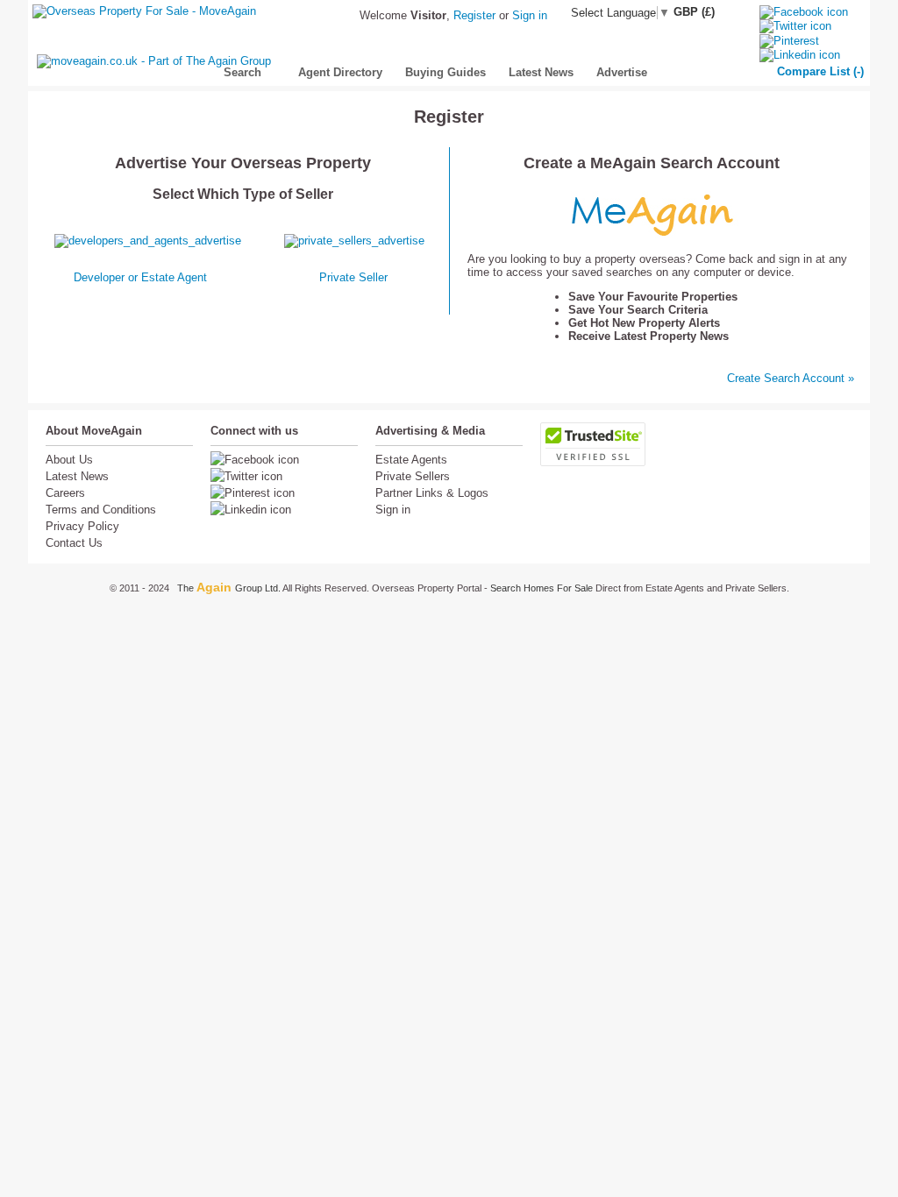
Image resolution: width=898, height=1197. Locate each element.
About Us (69, 459)
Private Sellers (412, 476)
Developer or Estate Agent (140, 277)
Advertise (621, 72)
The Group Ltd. (229, 588)
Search (236, 73)
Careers (65, 492)
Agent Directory (340, 72)
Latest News (541, 72)
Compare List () (820, 71)
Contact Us (74, 542)
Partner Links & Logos (431, 492)
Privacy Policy (82, 526)
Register (474, 15)
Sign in (529, 15)
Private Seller (353, 277)
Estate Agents (411, 459)
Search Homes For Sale (542, 588)
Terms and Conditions (101, 509)
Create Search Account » (790, 378)
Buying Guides (445, 72)
